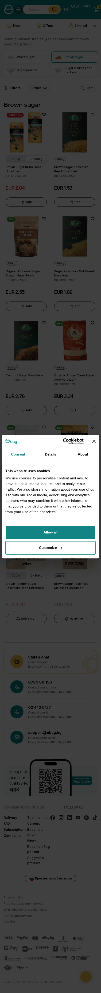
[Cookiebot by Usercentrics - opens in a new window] (63, 441)
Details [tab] (50, 454)
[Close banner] (94, 441)
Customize (48, 548)
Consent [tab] (18, 454)
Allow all (50, 532)
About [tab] (83, 454)
